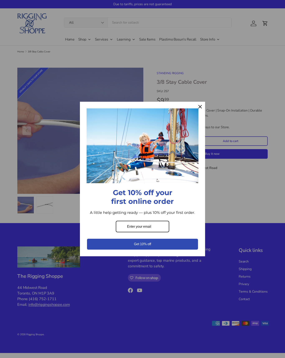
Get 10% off (142, 244)
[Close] (200, 107)
